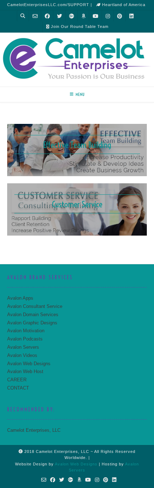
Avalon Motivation (25, 330)
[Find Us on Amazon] (83, 15)
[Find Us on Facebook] (47, 15)
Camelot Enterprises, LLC (34, 430)
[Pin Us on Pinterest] (120, 15)
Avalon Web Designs (28, 363)
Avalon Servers (23, 347)
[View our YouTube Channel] (95, 15)
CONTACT (18, 388)
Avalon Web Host (25, 371)
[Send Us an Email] (35, 15)
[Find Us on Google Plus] (72, 15)
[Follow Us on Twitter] (59, 15)
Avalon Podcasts (25, 339)
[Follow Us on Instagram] (108, 15)
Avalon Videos (22, 355)
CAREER (17, 379)
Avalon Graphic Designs (32, 322)
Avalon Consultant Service (34, 306)
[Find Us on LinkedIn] (131, 15)
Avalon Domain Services (32, 314)
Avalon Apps (20, 298)
